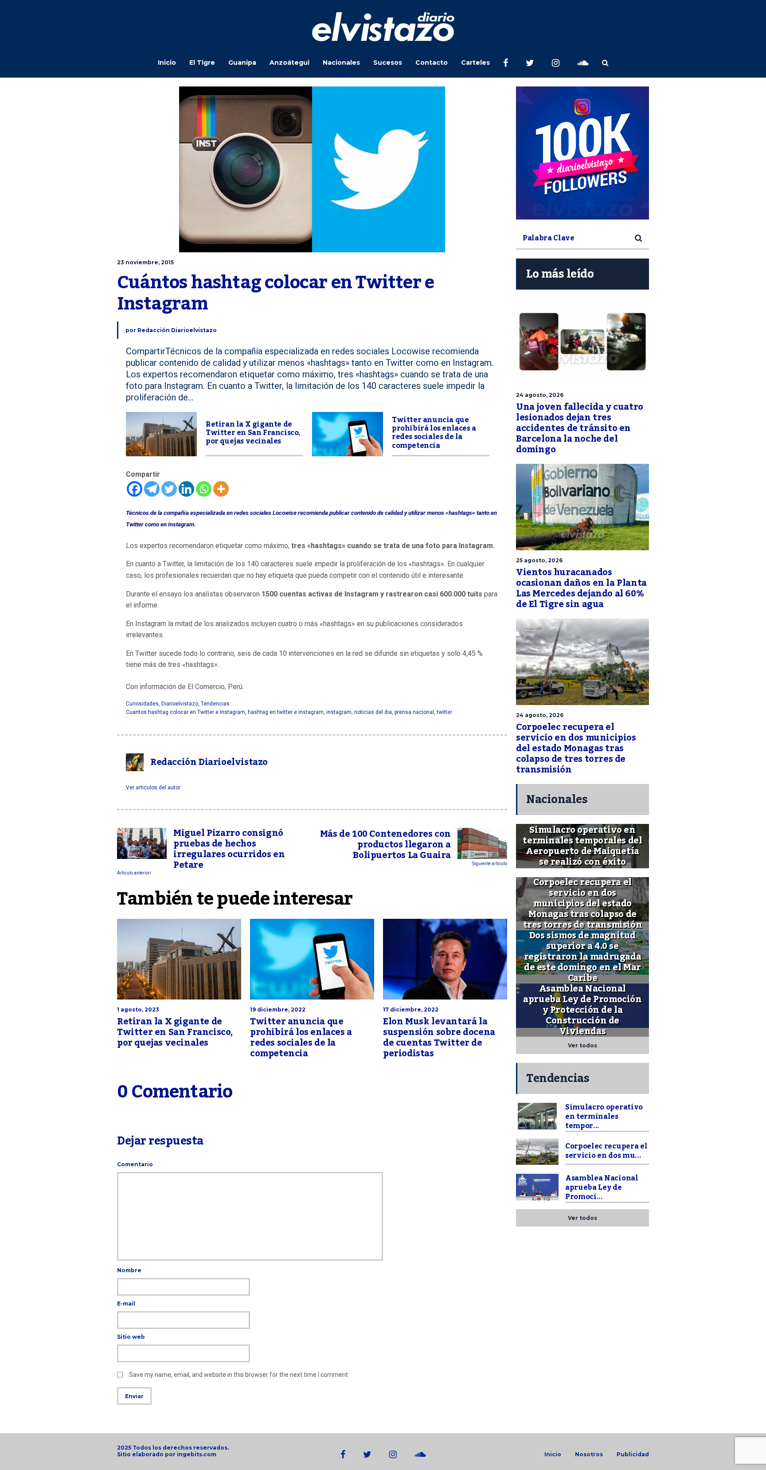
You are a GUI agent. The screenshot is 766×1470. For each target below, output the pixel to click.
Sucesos (387, 63)
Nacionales (341, 63)
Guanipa (242, 63)
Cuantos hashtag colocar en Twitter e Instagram (185, 712)
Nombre (129, 1270)
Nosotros (589, 1454)
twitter (444, 712)
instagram (339, 712)
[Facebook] (134, 489)
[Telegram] (152, 489)
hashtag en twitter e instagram (286, 712)
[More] (221, 489)
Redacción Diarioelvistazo (177, 330)
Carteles (475, 63)
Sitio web (131, 1336)
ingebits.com (196, 1454)
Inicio (167, 63)
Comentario (135, 1164)
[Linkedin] (186, 489)
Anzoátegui (289, 63)
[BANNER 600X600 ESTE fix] (582, 153)
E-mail (126, 1303)
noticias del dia (373, 712)
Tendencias (215, 704)
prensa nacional (414, 712)
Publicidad (633, 1454)
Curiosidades (142, 704)
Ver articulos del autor (153, 787)
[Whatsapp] (203, 489)
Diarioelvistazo (179, 704)
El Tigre (202, 63)
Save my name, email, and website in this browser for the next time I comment (238, 1374)
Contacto (431, 63)
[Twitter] (169, 489)
